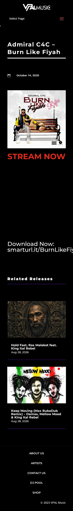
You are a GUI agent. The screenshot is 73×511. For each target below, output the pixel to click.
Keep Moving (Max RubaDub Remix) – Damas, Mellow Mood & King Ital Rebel (36, 414)
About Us (36, 453)
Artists (36, 463)
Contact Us (36, 473)
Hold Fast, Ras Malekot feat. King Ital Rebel (34, 346)
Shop (37, 492)
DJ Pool (36, 482)
